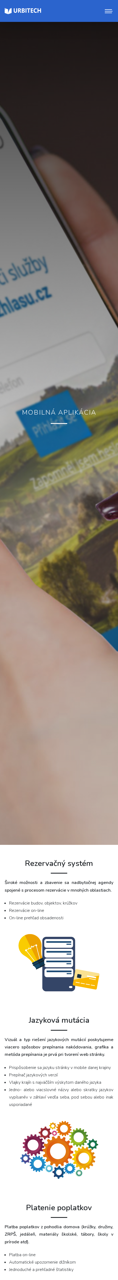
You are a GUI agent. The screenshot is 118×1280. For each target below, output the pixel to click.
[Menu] (108, 10)
